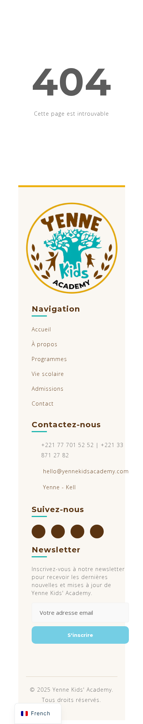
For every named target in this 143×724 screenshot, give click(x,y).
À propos (45, 344)
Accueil (41, 329)
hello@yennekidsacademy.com (86, 471)
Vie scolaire (48, 373)
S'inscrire (80, 635)
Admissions (48, 388)
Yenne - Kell (59, 487)
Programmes (49, 359)
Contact (43, 403)
